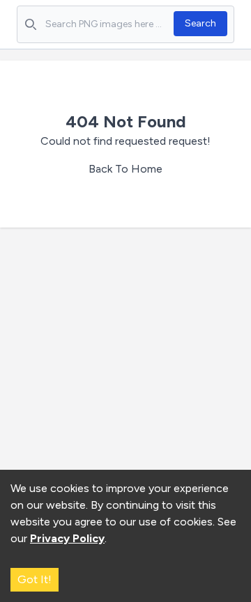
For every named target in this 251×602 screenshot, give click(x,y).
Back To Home (125, 168)
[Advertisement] (125, 371)
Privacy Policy (67, 538)
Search (200, 23)
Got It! (34, 579)
